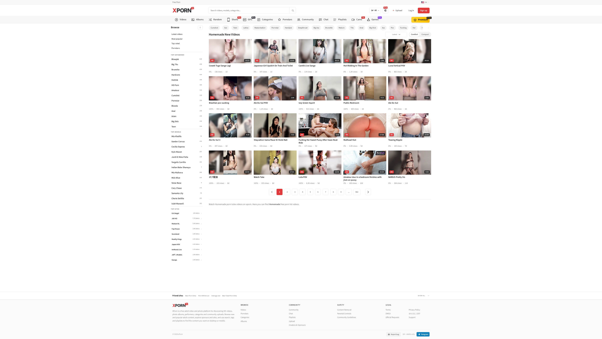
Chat (291, 313)
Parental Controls (344, 313)
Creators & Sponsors (297, 325)
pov (392, 27)
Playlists (292, 317)
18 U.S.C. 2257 (414, 313)
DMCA (388, 313)
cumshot (214, 27)
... (348, 192)
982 (356, 192)
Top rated (176, 43)
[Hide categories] (200, 27)
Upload (292, 321)
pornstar (275, 27)
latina (245, 27)
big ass (316, 27)
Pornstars (176, 48)
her (414, 27)
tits (352, 27)
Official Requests (392, 317)
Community (293, 309)
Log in (411, 10)
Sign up (423, 10)
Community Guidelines (346, 317)
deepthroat (302, 27)
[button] (429, 28)
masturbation (259, 27)
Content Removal (344, 309)
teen (235, 27)
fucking (403, 27)
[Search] (293, 10)
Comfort (414, 34)
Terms (388, 309)
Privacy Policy (414, 309)
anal (361, 27)
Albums (244, 321)
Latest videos (177, 34)
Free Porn (176, 2)
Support (412, 317)
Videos (243, 309)
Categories (245, 317)
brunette (329, 27)
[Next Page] (368, 192)
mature (341, 27)
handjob (288, 27)
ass (383, 27)
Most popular (177, 39)
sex (225, 27)
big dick (372, 27)
